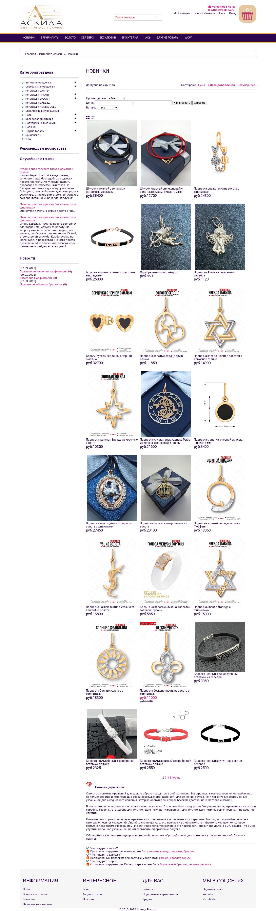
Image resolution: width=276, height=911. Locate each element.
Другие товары (34, 130)
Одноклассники (213, 889)
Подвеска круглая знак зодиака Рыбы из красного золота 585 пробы (165, 441)
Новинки (30, 126)
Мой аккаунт (182, 13)
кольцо (163, 857)
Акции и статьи (92, 894)
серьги (186, 857)
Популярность (246, 85)
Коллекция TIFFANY (37, 94)
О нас (27, 889)
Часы (28, 114)
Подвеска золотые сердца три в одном (161, 357)
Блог (222, 13)
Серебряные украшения (40, 86)
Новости (88, 899)
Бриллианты (33, 135)
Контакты (29, 899)
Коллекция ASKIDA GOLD (40, 106)
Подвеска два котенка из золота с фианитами (216, 190)
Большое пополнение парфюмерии (43, 271)
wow (28, 139)
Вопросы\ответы (204, 13)
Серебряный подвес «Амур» (159, 272)
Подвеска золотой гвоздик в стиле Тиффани (217, 525)
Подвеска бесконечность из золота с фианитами (164, 692)
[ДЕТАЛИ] (112, 146)
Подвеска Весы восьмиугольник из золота (163, 525)
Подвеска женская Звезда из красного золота (112, 441)
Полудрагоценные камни (40, 122)
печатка (194, 864)
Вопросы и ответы (35, 894)
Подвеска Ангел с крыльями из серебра (214, 274)
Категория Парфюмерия (36, 277)
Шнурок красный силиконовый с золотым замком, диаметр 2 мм (161, 190)
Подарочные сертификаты (160, 894)
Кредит (147, 899)
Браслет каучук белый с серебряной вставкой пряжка (110, 762)
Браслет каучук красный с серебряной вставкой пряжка (165, 762)
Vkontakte (209, 899)
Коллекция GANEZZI (37, 102)
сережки (176, 851)
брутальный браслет (173, 864)
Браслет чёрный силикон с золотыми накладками (110, 274)
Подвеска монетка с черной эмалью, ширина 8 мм (218, 441)
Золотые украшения (38, 82)
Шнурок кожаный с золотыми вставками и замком (105, 190)
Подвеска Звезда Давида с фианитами (212, 608)
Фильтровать (182, 102)
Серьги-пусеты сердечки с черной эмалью (109, 357)
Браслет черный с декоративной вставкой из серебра (216, 675)
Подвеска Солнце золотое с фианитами (104, 692)
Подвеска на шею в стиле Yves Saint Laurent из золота (110, 608)
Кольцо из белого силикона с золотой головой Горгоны (165, 608)
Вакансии (149, 889)
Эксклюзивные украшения (42, 110)
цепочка (205, 864)
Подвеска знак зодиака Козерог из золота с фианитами (109, 525)
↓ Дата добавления (221, 85)
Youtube (208, 894)
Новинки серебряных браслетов (41, 284)
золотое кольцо (159, 851)
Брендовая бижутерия (39, 118)
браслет (188, 851)
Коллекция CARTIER (37, 90)
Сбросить (199, 102)
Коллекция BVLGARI (37, 98)
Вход (232, 13)
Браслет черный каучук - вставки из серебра (218, 762)
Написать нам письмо (37, 904)
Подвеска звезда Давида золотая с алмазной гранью (218, 357)
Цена (201, 85)
